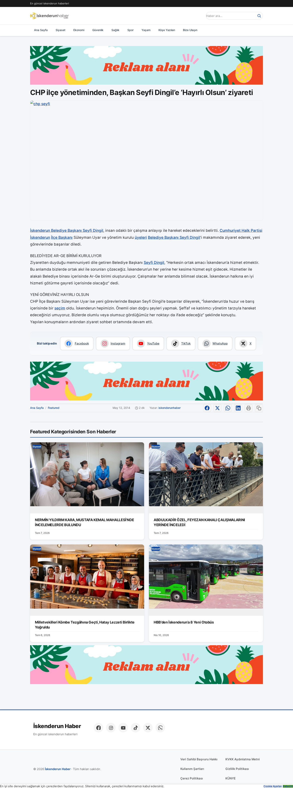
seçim (59, 308)
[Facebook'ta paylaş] (207, 408)
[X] (148, 727)
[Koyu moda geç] (199, 15)
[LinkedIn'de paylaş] (238, 408)
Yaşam (146, 30)
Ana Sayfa (41, 30)
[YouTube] (123, 727)
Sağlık (115, 30)
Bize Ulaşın (190, 30)
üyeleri (141, 237)
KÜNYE (230, 778)
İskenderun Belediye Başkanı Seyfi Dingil (66, 230)
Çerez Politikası (191, 778)
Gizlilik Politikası (237, 769)
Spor (130, 30)
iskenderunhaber (169, 407)
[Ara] (259, 15)
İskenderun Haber (57, 726)
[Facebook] (98, 727)
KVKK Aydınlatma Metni (242, 759)
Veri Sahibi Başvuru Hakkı (198, 759)
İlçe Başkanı (62, 237)
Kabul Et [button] (288, 786)
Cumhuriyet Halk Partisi (241, 230)
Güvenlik (97, 30)
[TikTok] (135, 727)
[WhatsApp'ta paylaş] (228, 408)
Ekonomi (78, 30)
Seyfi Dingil (154, 262)
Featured (53, 407)
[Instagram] (111, 727)
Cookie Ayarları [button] (273, 786)
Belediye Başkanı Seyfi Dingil (174, 237)
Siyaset (60, 30)
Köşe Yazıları (166, 30)
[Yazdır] (249, 408)
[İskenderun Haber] (49, 15)
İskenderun (40, 237)
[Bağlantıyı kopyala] (259, 408)
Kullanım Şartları (192, 769)
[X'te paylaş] (217, 408)
